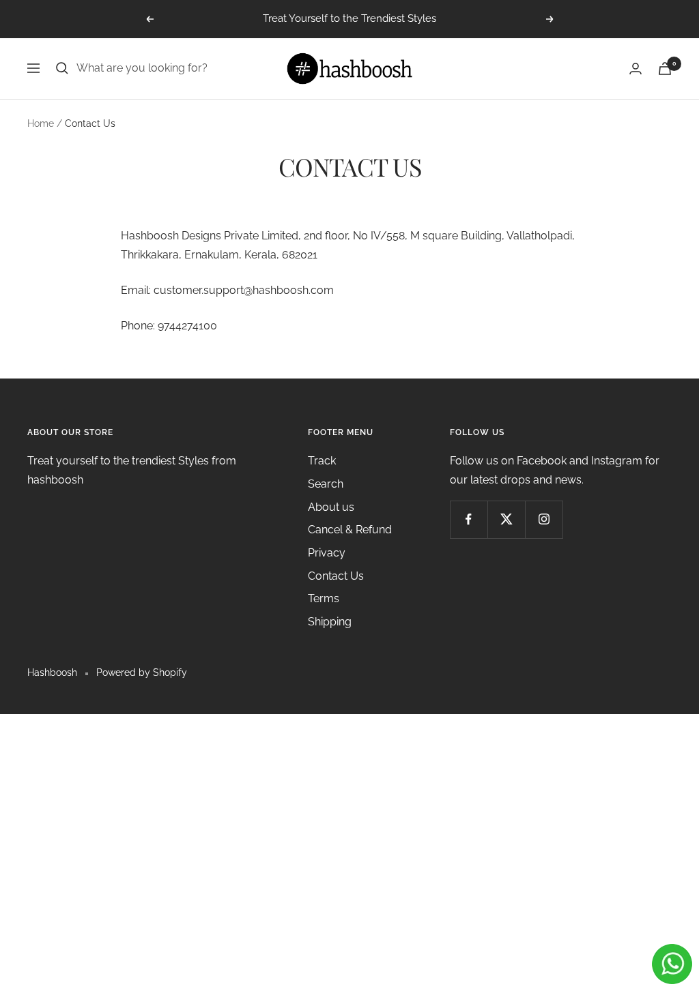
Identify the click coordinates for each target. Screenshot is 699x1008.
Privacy (326, 552)
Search (325, 483)
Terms (323, 598)
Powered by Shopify (141, 672)
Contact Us (336, 575)
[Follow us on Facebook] (468, 519)
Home (40, 123)
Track (322, 460)
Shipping (330, 621)
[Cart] (665, 68)
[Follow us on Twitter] (506, 519)
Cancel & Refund (350, 529)
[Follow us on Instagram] (543, 519)
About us (331, 507)
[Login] (635, 68)
